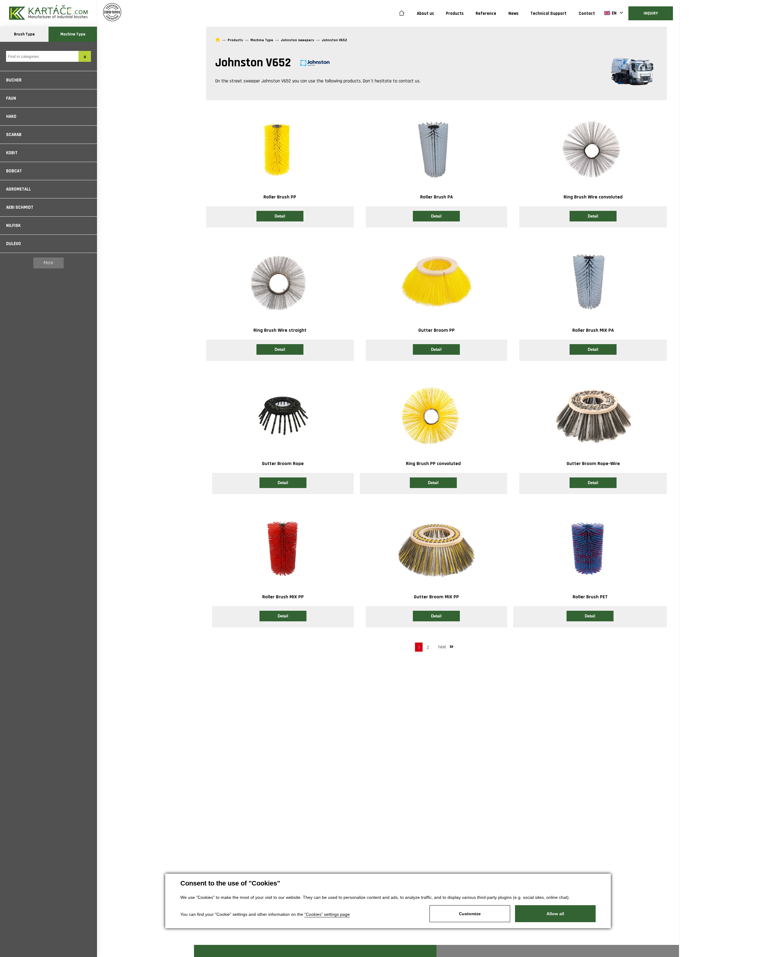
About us (425, 13)
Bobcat (14, 171)
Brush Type (24, 34)
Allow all (555, 913)
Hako (11, 116)
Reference (486, 13)
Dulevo (13, 244)
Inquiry (651, 13)
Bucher (14, 80)
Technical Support (548, 13)
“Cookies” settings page (327, 914)
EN (614, 13)
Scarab (14, 135)
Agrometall (18, 189)
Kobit (12, 153)
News (513, 13)
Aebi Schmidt (19, 207)
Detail (280, 216)
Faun (11, 98)
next (442, 647)
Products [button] (454, 13)
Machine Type (72, 34)
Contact (587, 13)
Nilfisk (13, 225)
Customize (470, 913)
